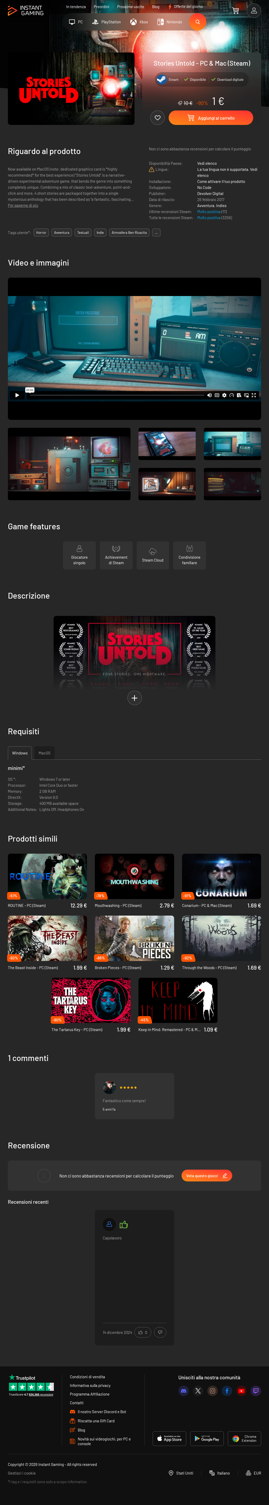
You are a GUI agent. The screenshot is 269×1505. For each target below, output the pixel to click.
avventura (61, 232)
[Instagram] (212, 1391)
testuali (83, 232)
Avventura (205, 205)
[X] (198, 1391)
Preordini (101, 6)
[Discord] (183, 1391)
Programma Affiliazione (90, 1394)
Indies (221, 205)
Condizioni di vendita (87, 1376)
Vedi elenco (207, 163)
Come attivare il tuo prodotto (221, 181)
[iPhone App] (169, 1438)
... (156, 232)
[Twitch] (256, 1391)
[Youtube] (241, 1391)
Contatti (77, 1402)
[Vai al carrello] (235, 10)
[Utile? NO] (160, 1332)
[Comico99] (109, 1087)
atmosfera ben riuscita (129, 232)
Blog (155, 6)
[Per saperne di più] (134, 1274)
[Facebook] (227, 1391)
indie (100, 232)
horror (41, 232)
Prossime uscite (130, 6)
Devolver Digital (210, 193)
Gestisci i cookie (22, 1473)
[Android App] (207, 1438)
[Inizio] (25, 11)
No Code (204, 187)
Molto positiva (209, 211)
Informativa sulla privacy (90, 1385)
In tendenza (76, 6)
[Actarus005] (109, 1224)
